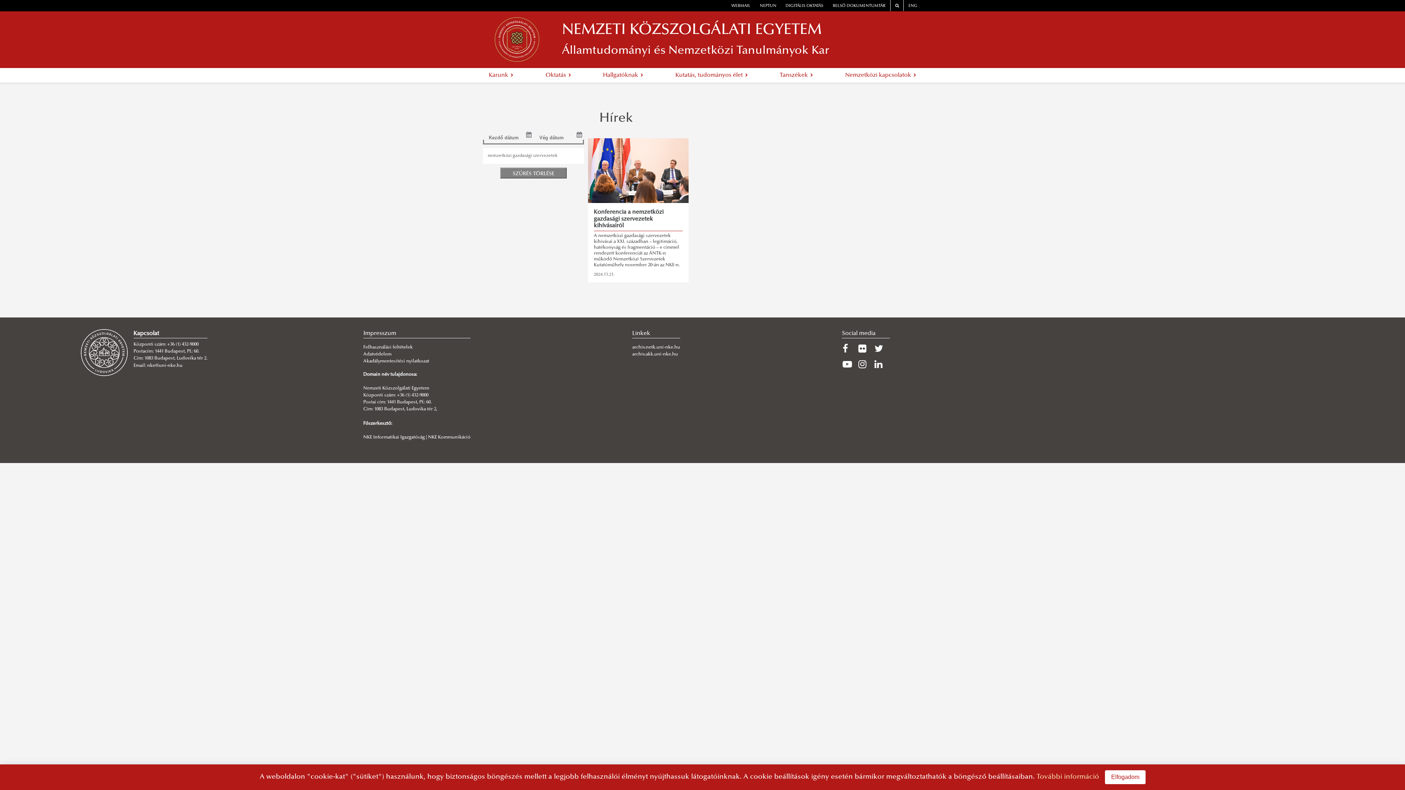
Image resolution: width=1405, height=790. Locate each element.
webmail (740, 6)
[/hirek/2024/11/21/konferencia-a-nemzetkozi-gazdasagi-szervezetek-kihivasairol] (638, 170)
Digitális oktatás (804, 6)
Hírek (616, 118)
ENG (912, 6)
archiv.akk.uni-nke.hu (655, 354)
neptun (768, 6)
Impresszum (379, 333)
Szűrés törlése (533, 174)
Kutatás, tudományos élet (709, 75)
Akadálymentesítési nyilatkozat (396, 361)
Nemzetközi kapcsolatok (879, 75)
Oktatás (556, 75)
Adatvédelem (377, 354)
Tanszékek (794, 75)
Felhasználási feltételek (388, 347)
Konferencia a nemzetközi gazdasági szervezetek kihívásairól (629, 219)
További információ (1068, 777)
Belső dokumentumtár (859, 6)
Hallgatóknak (621, 75)
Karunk (499, 75)
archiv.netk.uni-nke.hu (656, 347)
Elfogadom (1125, 777)
